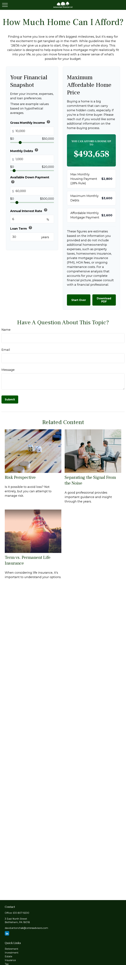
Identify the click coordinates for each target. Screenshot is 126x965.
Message (8, 370)
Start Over (78, 300)
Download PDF (104, 300)
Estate (8, 956)
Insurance (10, 960)
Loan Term (21, 228)
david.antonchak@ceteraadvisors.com (26, 928)
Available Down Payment (29, 180)
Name (5, 330)
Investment (11, 952)
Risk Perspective (20, 477)
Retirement (11, 948)
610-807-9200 (21, 912)
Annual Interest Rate (29, 210)
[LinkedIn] (7, 933)
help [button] (48, 122)
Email (5, 350)
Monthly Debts (24, 150)
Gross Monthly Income (30, 122)
